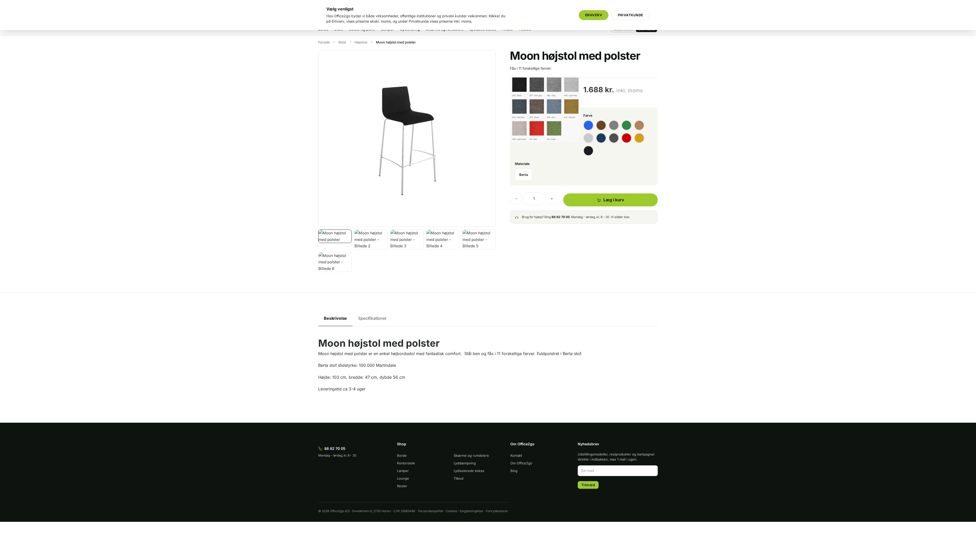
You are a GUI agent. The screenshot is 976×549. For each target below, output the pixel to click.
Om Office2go (521, 463)
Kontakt (516, 455)
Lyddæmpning (465, 463)
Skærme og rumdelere (471, 455)
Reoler (402, 486)
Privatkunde (630, 15)
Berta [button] (523, 175)
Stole (342, 42)
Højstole (361, 42)
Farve (587, 115)
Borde (402, 455)
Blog (513, 471)
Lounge (403, 478)
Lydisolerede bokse (469, 471)
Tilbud (458, 478)
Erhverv (593, 15)
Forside (324, 42)
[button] (489, 57)
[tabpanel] (488, 370)
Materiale (522, 164)
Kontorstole (406, 463)
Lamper (403, 471)
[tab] (335, 318)
